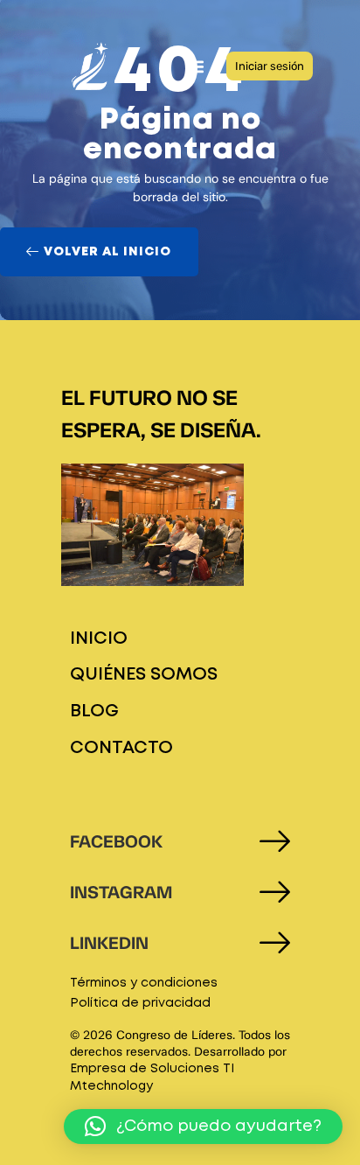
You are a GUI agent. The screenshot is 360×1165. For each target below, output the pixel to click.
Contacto (121, 748)
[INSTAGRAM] (275, 891)
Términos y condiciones (144, 983)
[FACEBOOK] (275, 841)
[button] (194, 66)
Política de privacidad (140, 1003)
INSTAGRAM (121, 892)
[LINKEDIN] (275, 942)
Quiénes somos (144, 674)
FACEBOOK (116, 841)
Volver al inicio (107, 252)
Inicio (99, 639)
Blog (94, 711)
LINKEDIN (109, 942)
